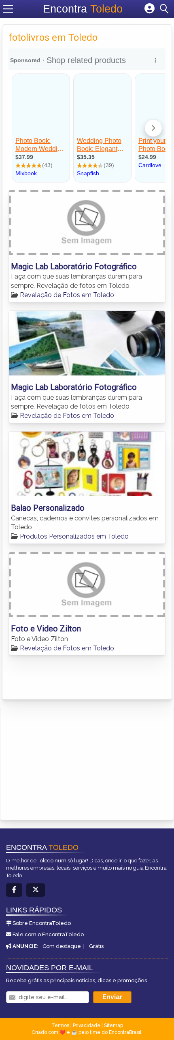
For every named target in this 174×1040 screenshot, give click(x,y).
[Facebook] (14, 890)
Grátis (96, 946)
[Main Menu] (8, 9)
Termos (60, 1025)
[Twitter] (35, 890)
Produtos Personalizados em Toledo (74, 536)
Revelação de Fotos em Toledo (67, 295)
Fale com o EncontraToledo (48, 934)
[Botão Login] (149, 9)
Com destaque (61, 946)
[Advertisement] (67, 762)
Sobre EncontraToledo (42, 923)
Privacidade (86, 1025)
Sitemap (113, 1025)
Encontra (83, 9)
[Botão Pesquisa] (165, 9)
